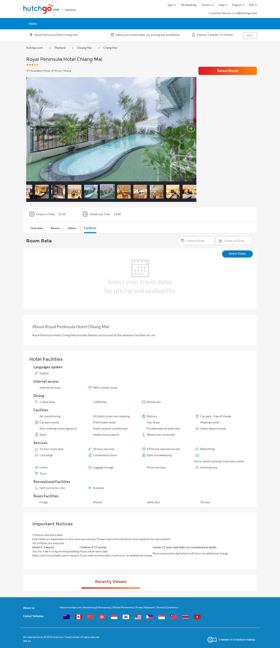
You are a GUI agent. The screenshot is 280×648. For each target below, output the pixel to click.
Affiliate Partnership (123, 607)
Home (33, 23)
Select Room (227, 71)
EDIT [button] (250, 35)
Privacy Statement (145, 607)
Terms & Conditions (167, 607)
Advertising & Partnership (97, 607)
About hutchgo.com (71, 607)
